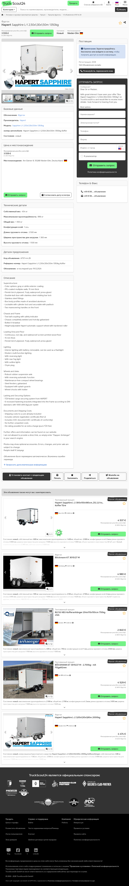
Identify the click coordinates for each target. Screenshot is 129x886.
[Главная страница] (2, 15)
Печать (57, 478)
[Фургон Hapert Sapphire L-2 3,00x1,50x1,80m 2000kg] (28, 732)
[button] (125, 3)
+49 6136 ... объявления (95, 191)
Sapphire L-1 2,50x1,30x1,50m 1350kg (28, 125)
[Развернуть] (64, 547)
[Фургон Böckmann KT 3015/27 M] (28, 572)
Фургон (21, 115)
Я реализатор (90, 156)
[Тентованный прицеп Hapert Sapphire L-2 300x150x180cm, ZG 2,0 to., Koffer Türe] (28, 517)
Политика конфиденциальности (102, 172)
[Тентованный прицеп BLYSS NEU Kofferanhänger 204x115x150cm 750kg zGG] (28, 627)
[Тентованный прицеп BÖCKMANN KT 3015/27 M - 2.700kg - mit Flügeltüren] (28, 679)
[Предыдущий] (4, 71)
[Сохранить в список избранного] (120, 23)
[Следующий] (71, 71)
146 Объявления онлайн (90, 65)
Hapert (23, 120)
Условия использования (80, 881)
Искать (122, 9)
